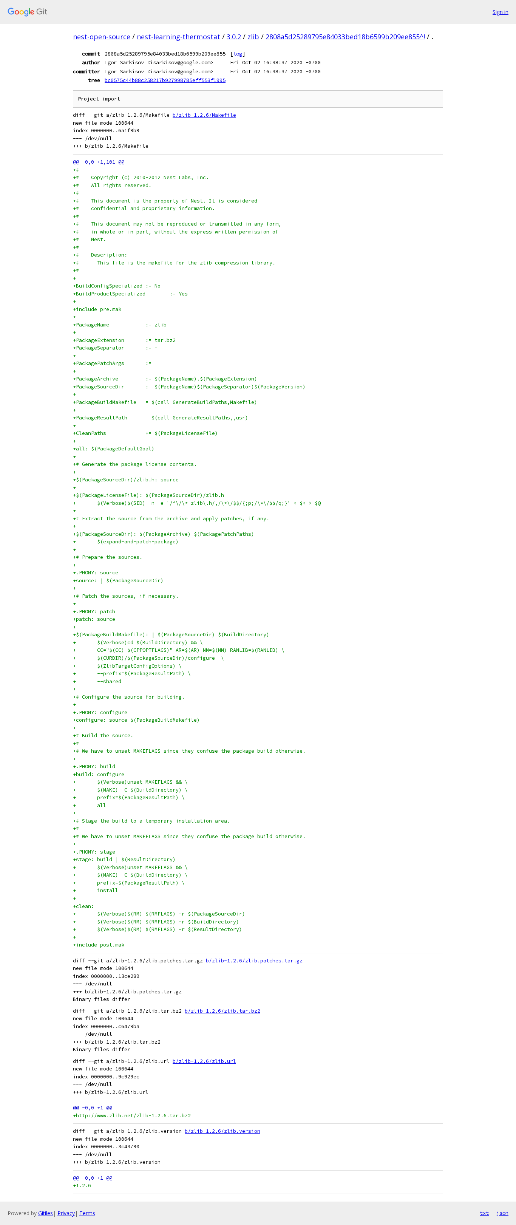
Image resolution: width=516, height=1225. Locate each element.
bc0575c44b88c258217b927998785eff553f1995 (165, 80)
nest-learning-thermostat (178, 36)
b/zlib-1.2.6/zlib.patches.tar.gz (254, 960)
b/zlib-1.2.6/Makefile (204, 115)
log (237, 53)
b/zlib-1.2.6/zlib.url (204, 1061)
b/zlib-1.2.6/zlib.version (222, 1131)
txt (484, 1213)
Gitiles (45, 1213)
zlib (253, 36)
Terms (87, 1213)
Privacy (66, 1213)
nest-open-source (101, 36)
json (502, 1213)
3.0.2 (234, 36)
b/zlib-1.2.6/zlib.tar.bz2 (222, 1011)
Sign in (500, 11)
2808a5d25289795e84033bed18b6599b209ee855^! (345, 36)
